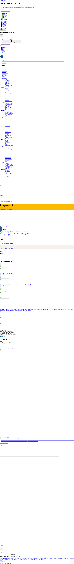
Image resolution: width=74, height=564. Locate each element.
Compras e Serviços (8, 85)
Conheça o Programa (8, 175)
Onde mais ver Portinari (9, 93)
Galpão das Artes (8, 105)
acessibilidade (4, 21)
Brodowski (7, 81)
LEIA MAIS (8, 257)
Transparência (7, 86)
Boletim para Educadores (9, 121)
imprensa (4, 22)
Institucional (4, 47)
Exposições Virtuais (8, 107)
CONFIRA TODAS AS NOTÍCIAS (7, 248)
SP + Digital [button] (4, 13)
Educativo (4, 52)
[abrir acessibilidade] (4, 29)
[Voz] (1, 229)
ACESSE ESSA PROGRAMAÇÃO (29, 214)
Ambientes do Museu (8, 112)
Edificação (6, 82)
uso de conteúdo (5, 23)
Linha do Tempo (8, 90)
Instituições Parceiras (8, 83)
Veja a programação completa (5, 226)
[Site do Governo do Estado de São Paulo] (6, 6)
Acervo (3, 51)
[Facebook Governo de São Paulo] (31, 7)
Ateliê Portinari (7, 119)
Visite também (7, 99)
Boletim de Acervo (8, 115)
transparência (4, 25)
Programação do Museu (9, 103)
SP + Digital (2, 7)
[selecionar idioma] (1, 29)
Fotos (6, 91)
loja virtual (4, 24)
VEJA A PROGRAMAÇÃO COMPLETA (6, 209)
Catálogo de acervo (8, 114)
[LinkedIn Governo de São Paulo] (10, 7)
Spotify (6, 109)
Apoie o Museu (3, 454)
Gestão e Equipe (8, 80)
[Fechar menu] (1, 549)
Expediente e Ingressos (9, 95)
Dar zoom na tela (9, 39)
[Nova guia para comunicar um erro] (5, 11)
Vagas (6, 84)
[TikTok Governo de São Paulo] (14, 7)
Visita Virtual (7, 100)
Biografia (6, 89)
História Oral (7, 116)
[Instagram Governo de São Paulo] (27, 7)
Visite (3, 49)
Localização (7, 96)
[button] (3, 14)
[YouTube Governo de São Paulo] (18, 7)
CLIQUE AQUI (7, 243)
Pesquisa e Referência (9, 113)
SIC (0, 562)
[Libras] (1, 227)
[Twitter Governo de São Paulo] (23, 7)
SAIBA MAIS (8, 201)
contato (3, 26)
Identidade (6, 88)
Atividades (7, 118)
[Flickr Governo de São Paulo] (6, 7)
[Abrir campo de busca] (1, 56)
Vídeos (6, 92)
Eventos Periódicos (8, 104)
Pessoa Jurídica (7, 126)
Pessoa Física (7, 125)
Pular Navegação (3, 0)
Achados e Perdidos (8, 101)
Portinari (3, 48)
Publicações (7, 108)
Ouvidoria (2, 560)
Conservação (7, 111)
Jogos (6, 120)
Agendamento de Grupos (9, 97)
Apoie (3, 53)
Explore (3, 50)
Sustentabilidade (8, 106)
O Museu (6, 79)
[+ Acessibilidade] (1, 231)
